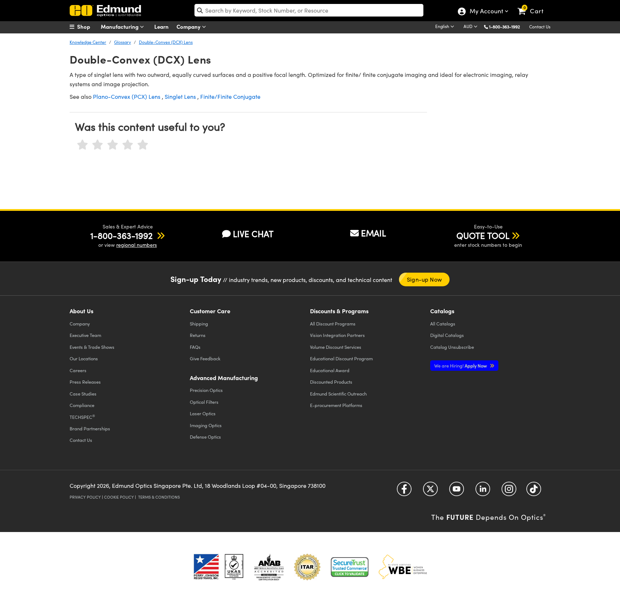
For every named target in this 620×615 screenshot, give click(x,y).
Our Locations (84, 358)
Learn (161, 26)
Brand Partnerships (90, 428)
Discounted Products (331, 382)
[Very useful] (142, 145)
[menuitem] (87, 26)
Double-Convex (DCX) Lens (166, 42)
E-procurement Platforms (336, 405)
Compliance (82, 405)
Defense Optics (205, 437)
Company (189, 26)
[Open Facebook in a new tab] (404, 491)
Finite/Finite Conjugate (230, 96)
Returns (198, 335)
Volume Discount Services (335, 347)
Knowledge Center (88, 42)
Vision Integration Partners (337, 335)
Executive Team (85, 335)
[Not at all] (82, 145)
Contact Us (539, 26)
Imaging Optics (206, 425)
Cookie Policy (119, 497)
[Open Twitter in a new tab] (430, 491)
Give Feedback (205, 358)
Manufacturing (120, 26)
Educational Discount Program (341, 358)
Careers (78, 370)
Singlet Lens (180, 96)
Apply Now (461, 365)
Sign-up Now (424, 279)
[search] (308, 10)
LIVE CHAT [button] (253, 233)
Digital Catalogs (447, 335)
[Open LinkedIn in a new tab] (482, 491)
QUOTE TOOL (482, 235)
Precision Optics (206, 390)
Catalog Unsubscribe (452, 347)
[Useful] (127, 145)
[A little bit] (97, 145)
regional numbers (136, 244)
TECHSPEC (82, 416)
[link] (533, 5)
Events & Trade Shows (92, 347)
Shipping (199, 323)
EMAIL (373, 233)
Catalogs (442, 323)
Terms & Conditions (159, 497)
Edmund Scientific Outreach (338, 393)
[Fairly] (112, 145)
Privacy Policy (85, 497)
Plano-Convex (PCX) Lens (126, 96)
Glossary (122, 42)
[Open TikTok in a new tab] (533, 491)
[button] (507, 26)
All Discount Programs (333, 323)
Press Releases (85, 382)
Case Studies (83, 393)
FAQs (195, 347)
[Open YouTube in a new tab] (456, 491)
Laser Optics (203, 413)
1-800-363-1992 (504, 26)
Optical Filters (204, 402)
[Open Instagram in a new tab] (509, 491)
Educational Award (329, 370)
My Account (486, 12)
